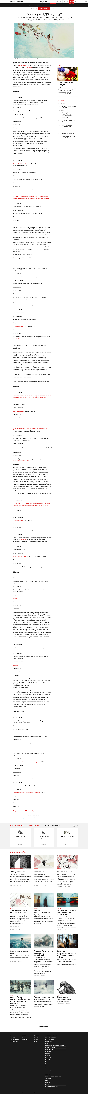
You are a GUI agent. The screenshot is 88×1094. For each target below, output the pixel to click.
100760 (22, 929)
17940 (20, 885)
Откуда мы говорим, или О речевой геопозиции (66, 912)
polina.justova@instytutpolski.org (22, 460)
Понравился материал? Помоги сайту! (23, 811)
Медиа (37, 5)
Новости (12, 1035)
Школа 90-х (47, 1082)
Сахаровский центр (18, 326)
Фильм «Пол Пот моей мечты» (22, 164)
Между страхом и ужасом (44, 837)
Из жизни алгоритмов (50, 1047)
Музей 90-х (47, 1080)
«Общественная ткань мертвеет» (18, 873)
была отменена (23, 65)
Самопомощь (48, 1051)
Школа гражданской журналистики (53, 1076)
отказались (29, 67)
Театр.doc (15, 598)
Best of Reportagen (49, 1061)
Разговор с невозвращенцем (42, 911)
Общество (42, 5)
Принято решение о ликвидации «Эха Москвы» (67, 127)
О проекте (12, 1)
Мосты (46, 1043)
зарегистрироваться (18, 338)
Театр (33, 5)
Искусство (16, 5)
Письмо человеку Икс (44, 997)
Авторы (23, 1037)
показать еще (44, 1026)
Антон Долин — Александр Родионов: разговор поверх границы (20, 1000)
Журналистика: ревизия (50, 1037)
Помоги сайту (20, 1)
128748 (20, 844)
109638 (20, 1020)
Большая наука (48, 1070)
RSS (36, 1041)
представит (24, 539)
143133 (44, 844)
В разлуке (12, 908)
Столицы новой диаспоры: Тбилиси (66, 873)
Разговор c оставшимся (39, 873)
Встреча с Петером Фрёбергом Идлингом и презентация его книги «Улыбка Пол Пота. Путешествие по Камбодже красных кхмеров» (31, 198)
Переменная (48, 1065)
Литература (28, 5)
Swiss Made (47, 1072)
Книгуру (47, 1084)
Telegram (37, 1037)
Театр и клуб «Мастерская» (20, 556)
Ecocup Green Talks (49, 1049)
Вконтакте (38, 1035)
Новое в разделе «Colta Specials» (25, 826)
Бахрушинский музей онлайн (51, 1086)
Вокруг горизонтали (49, 1039)
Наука (47, 5)
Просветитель (48, 1053)
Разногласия (48, 1074)
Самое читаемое (53, 826)
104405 (20, 961)
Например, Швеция (49, 1057)
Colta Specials (53, 5)
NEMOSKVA (47, 1059)
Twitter (37, 1039)
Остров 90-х (48, 1078)
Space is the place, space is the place (18, 911)
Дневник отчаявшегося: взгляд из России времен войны (67, 954)
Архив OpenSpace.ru (14, 1039)
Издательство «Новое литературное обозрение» (26, 762)
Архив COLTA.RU (14, 1041)
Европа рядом (48, 1063)
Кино (11, 5)
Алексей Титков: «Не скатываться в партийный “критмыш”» (43, 954)
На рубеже (47, 1055)
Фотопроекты (13, 1037)
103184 (45, 885)
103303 (68, 929)
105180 (43, 975)
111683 (67, 967)
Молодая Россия (49, 1041)
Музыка (21, 5)
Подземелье (62, 997)
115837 (67, 844)
